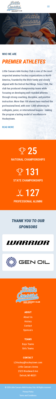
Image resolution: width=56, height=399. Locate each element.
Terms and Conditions (28, 395)
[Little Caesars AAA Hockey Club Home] (28, 295)
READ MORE (8, 127)
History (28, 321)
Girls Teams (28, 348)
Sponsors (28, 330)
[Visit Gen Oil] (28, 262)
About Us (28, 317)
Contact (28, 325)
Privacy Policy (28, 392)
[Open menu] (48, 6)
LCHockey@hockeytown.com (28, 362)
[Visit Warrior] (28, 242)
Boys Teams (28, 344)
